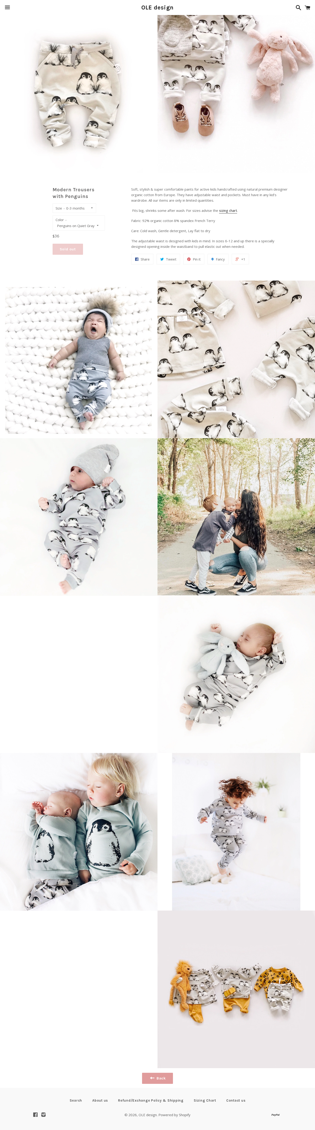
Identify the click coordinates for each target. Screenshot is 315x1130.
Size (59, 208)
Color (60, 219)
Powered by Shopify (174, 1114)
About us (100, 1100)
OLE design (157, 7)
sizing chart (228, 210)
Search (76, 1100)
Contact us (236, 1100)
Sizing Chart (205, 1100)
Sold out (68, 249)
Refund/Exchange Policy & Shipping (151, 1100)
